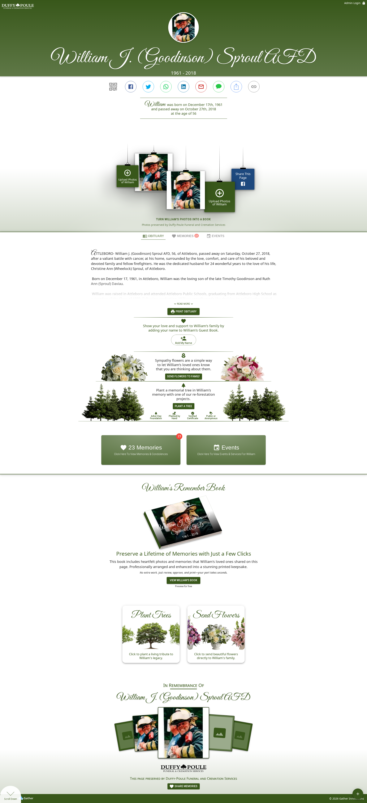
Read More (183, 304)
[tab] (153, 236)
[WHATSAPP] (166, 86)
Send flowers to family (183, 376)
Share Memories (185, 786)
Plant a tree (183, 406)
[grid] (183, 181)
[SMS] (218, 86)
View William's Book (183, 580)
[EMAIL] (201, 86)
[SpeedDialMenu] (357, 793)
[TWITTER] (148, 86)
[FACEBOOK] (130, 86)
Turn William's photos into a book (183, 219)
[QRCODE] (113, 86)
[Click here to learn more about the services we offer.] (183, 768)
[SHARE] (236, 86)
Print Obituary (185, 311)
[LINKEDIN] (183, 86)
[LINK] (254, 86)
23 (179, 436)
